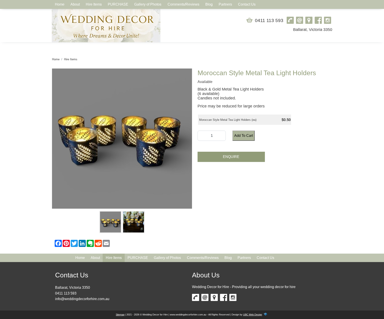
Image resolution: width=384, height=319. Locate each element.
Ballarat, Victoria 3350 (312, 29)
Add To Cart (243, 135)
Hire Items (70, 59)
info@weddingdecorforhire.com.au (82, 299)
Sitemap (120, 314)
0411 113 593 (269, 20)
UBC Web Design (252, 314)
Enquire (231, 157)
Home (56, 59)
